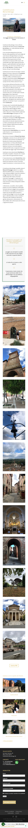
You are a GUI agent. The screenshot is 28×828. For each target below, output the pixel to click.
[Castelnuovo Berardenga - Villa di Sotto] (14, 314)
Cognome (5, 778)
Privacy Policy (19, 811)
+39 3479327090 (9, 761)
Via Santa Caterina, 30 (8, 753)
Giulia (5, 14)
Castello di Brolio (14, 694)
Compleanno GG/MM (8, 788)
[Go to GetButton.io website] (3, 826)
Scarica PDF (14, 665)
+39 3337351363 (7, 763)
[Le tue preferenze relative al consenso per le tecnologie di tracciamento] (25, 825)
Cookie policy (11, 813)
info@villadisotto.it (10, 764)
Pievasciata (14, 715)
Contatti (17, 813)
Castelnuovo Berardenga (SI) (9, 756)
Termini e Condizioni (9, 811)
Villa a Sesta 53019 (7, 754)
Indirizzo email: (6, 783)
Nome (4, 773)
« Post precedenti (8, 741)
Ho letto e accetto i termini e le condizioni (14, 793)
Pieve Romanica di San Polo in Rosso (14, 736)
